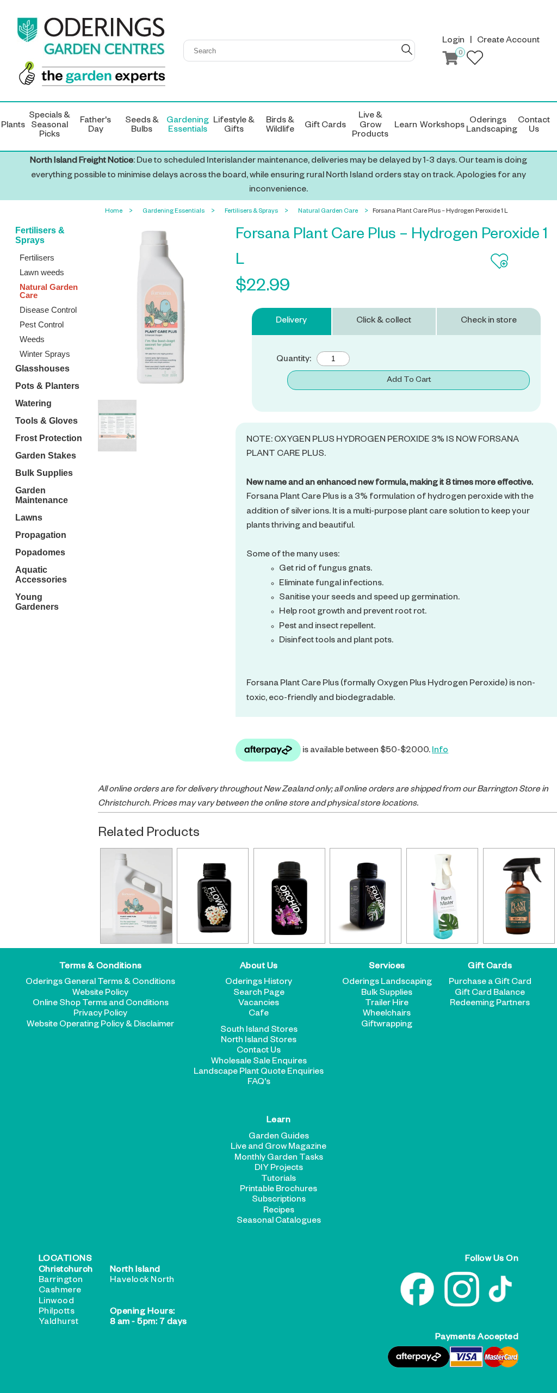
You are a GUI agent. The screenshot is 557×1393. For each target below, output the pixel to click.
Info (440, 751)
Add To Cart (409, 380)
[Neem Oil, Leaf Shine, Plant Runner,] (519, 896)
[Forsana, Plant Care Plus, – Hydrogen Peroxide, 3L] (136, 896)
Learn (279, 1121)
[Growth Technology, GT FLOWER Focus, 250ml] (212, 896)
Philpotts (57, 1312)
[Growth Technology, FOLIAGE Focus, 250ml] (365, 896)
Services (387, 967)
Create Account (508, 41)
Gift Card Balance (490, 994)
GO (406, 49)
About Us (259, 967)
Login (453, 41)
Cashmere (60, 1291)
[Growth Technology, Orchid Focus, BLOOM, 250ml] (289, 896)
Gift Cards (490, 967)
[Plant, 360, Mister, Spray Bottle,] (442, 896)
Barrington (61, 1281)
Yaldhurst (59, 1323)
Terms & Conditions (100, 967)
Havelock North (142, 1281)
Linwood (57, 1302)
